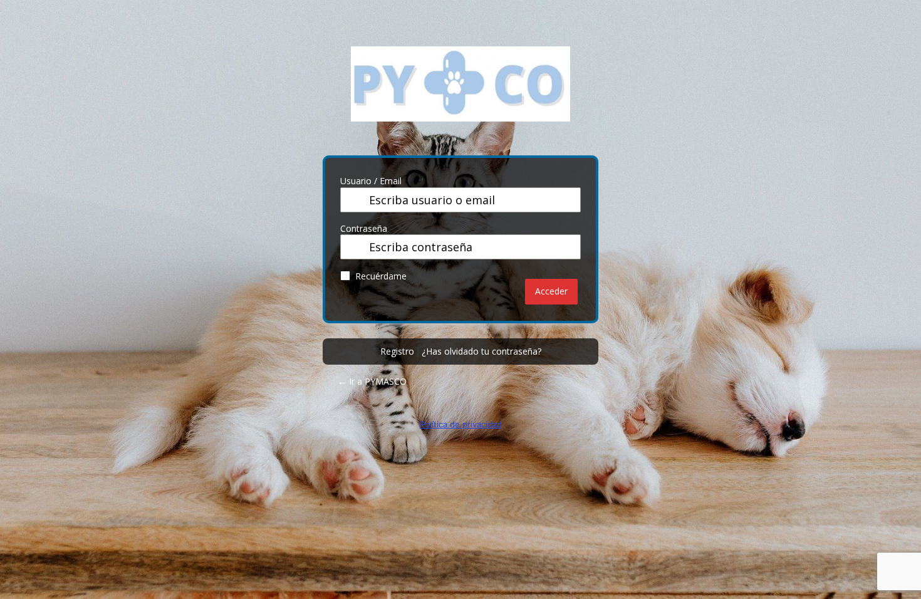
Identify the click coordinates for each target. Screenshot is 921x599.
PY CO (460, 93)
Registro (397, 351)
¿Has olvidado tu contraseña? (481, 351)
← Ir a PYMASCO (372, 381)
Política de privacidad (461, 424)
